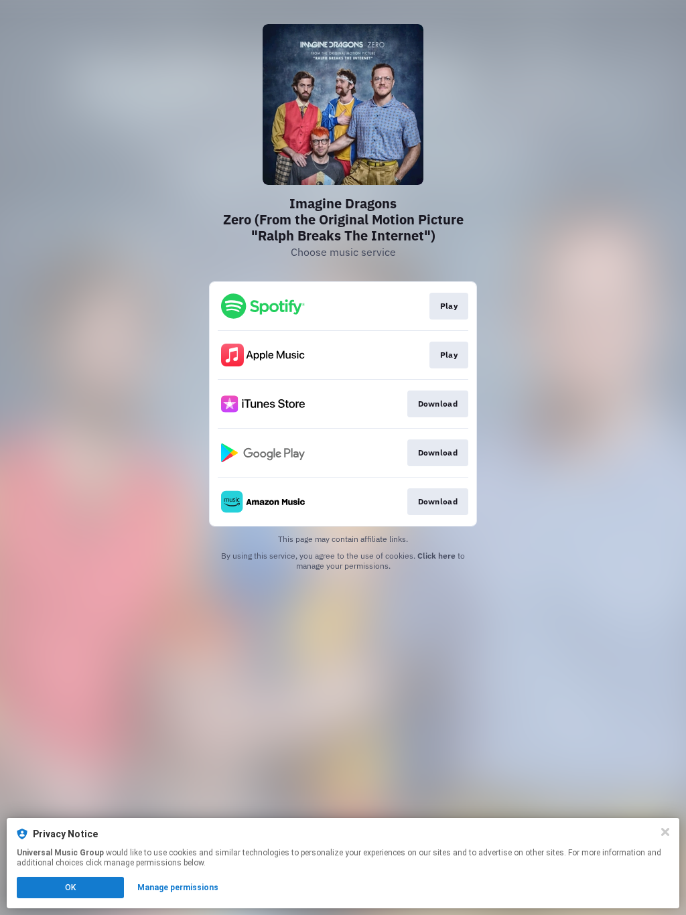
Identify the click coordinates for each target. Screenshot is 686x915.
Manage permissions (177, 887)
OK (70, 887)
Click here (436, 556)
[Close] (665, 832)
